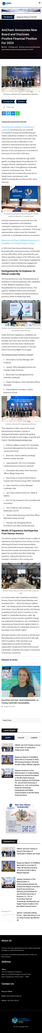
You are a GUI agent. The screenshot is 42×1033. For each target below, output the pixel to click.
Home (5, 47)
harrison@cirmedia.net (13, 996)
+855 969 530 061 (13, 1000)
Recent (8, 738)
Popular (21, 738)
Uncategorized (13, 47)
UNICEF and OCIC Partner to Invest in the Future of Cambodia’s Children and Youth (27, 747)
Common (34, 738)
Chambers (21, 101)
